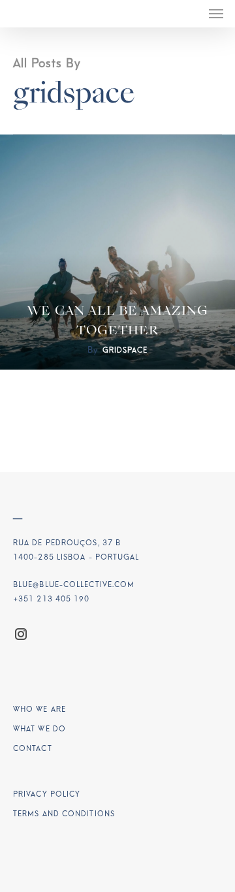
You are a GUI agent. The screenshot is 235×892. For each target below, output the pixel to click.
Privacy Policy (46, 794)
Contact (32, 748)
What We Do (39, 729)
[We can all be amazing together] (117, 252)
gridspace (125, 350)
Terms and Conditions (64, 814)
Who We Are (39, 709)
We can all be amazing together (117, 321)
